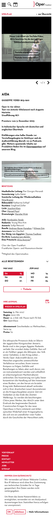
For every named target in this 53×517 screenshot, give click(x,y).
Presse (5, 456)
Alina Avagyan (23, 240)
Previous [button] (37, 82)
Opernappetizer (34, 147)
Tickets (26, 289)
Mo (39, 273)
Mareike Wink (21, 214)
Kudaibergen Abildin (20, 237)
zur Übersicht (44, 14)
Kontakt (6, 459)
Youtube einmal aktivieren (26, 52)
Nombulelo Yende (15, 220)
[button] (26, 262)
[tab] (26, 262)
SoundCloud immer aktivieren (38, 175)
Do (13, 281)
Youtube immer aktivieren (26, 58)
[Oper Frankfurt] (42, 6)
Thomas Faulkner (33, 234)
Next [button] (48, 82)
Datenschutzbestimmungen (26, 42)
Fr (39, 281)
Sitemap (6, 469)
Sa (13, 273)
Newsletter (8, 462)
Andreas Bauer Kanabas (20, 228)
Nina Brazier (7, 200)
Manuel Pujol (13, 211)
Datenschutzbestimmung (29, 171)
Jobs (4, 466)
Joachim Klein (13, 208)
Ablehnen (19, 512)
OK (9, 512)
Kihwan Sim (39, 228)
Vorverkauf (8, 453)
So (39, 277)
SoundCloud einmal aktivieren (16, 175)
